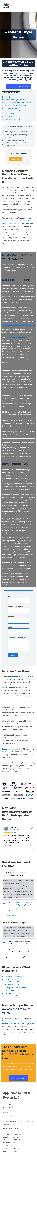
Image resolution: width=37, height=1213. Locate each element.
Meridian (12, 224)
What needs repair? (15, 607)
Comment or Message (16, 637)
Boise (30, 221)
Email (10, 627)
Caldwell (20, 224)
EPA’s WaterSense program (16, 337)
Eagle (4, 226)
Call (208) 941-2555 (18, 1078)
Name (11, 596)
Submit (13, 655)
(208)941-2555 (15, 159)
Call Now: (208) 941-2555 (18, 86)
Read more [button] (7, 845)
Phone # (11, 617)
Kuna (27, 224)
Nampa (5, 224)
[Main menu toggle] (32, 5)
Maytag (15, 676)
